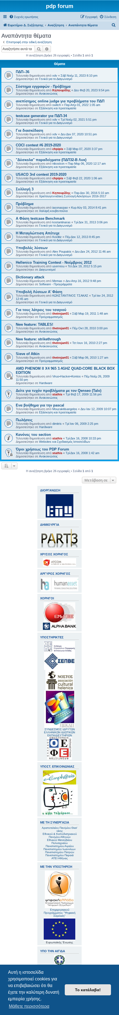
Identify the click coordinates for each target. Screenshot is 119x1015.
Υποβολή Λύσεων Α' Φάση (39, 292)
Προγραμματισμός (51, 317)
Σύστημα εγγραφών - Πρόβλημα (43, 86)
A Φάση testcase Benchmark (40, 218)
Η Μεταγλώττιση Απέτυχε (38, 233)
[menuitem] (23, 17)
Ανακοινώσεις (48, 93)
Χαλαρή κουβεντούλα (53, 211)
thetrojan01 (60, 313)
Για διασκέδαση (29, 130)
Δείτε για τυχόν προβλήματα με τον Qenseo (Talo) (58, 391)
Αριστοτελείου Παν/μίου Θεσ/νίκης (59, 829)
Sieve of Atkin (28, 354)
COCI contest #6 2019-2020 (38, 145)
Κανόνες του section (33, 435)
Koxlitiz (57, 237)
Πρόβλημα (24, 204)
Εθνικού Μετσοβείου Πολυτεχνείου (59, 841)
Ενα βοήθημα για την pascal (40, 405)
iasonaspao (60, 207)
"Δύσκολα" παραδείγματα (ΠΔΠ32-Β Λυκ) (51, 160)
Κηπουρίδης (61, 90)
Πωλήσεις (24, 420)
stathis (57, 394)
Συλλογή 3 (24, 189)
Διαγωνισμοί (47, 269)
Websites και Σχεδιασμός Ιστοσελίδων (64, 441)
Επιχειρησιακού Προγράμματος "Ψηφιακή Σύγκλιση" (60, 912)
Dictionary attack (30, 277)
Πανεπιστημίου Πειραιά (59, 855)
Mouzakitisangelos (64, 409)
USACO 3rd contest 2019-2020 (41, 174)
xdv (54, 75)
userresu (58, 266)
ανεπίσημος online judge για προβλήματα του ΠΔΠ (60, 101)
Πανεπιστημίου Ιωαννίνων (59, 849)
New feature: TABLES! (34, 324)
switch (56, 105)
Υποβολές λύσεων (32, 248)
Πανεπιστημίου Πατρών (59, 852)
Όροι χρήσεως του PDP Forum (42, 449)
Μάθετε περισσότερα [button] (29, 1006)
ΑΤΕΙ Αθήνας (59, 858)
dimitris (57, 423)
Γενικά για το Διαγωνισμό (55, 79)
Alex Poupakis (61, 251)
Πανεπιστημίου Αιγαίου (60, 846)
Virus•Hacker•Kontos (66, 376)
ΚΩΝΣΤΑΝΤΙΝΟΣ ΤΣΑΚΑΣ (70, 295)
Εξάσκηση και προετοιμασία (57, 108)
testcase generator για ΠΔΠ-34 (41, 116)
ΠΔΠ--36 (22, 72)
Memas (57, 281)
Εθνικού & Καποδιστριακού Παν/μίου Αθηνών (60, 835)
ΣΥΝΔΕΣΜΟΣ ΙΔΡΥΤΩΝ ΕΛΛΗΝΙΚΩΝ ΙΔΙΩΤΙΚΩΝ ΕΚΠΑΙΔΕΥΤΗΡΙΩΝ (59, 732)
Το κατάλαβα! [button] (88, 990)
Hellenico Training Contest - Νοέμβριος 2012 (54, 262)
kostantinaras (61, 222)
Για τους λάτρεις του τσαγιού (41, 310)
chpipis (57, 149)
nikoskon (58, 163)
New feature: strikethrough (38, 339)
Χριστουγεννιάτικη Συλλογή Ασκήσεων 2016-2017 (72, 196)
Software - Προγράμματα (55, 284)
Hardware (45, 383)
